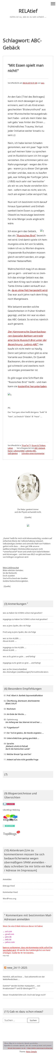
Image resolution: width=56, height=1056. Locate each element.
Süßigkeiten (13, 453)
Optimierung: (22, 720)
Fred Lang (7, 632)
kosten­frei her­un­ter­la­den (32, 386)
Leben (10, 448)
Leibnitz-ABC (30, 451)
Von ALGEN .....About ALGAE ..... (12, 639)
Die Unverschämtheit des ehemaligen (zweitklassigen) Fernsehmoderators (25, 670)
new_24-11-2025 (17, 967)
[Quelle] (28, 517)
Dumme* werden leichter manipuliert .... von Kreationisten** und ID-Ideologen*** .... (21, 987)
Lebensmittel (18, 451)
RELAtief (28, 11)
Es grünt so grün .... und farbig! (22, 656)
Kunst (10, 451)
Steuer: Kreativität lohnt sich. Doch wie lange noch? (24, 995)
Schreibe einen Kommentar (33, 453)
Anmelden (7, 879)
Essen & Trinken (38, 445)
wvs (42, 83)
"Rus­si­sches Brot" (26, 235)
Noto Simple (31, 1051)
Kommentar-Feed (10, 892)
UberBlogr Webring (11, 810)
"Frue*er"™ (26, 445)
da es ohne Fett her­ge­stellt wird (29, 290)
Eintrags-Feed (9, 886)
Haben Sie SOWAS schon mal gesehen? (25, 613)
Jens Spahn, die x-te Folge (20, 625)
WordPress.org (9, 898)
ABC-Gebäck (39, 448)
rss (4, 955)
